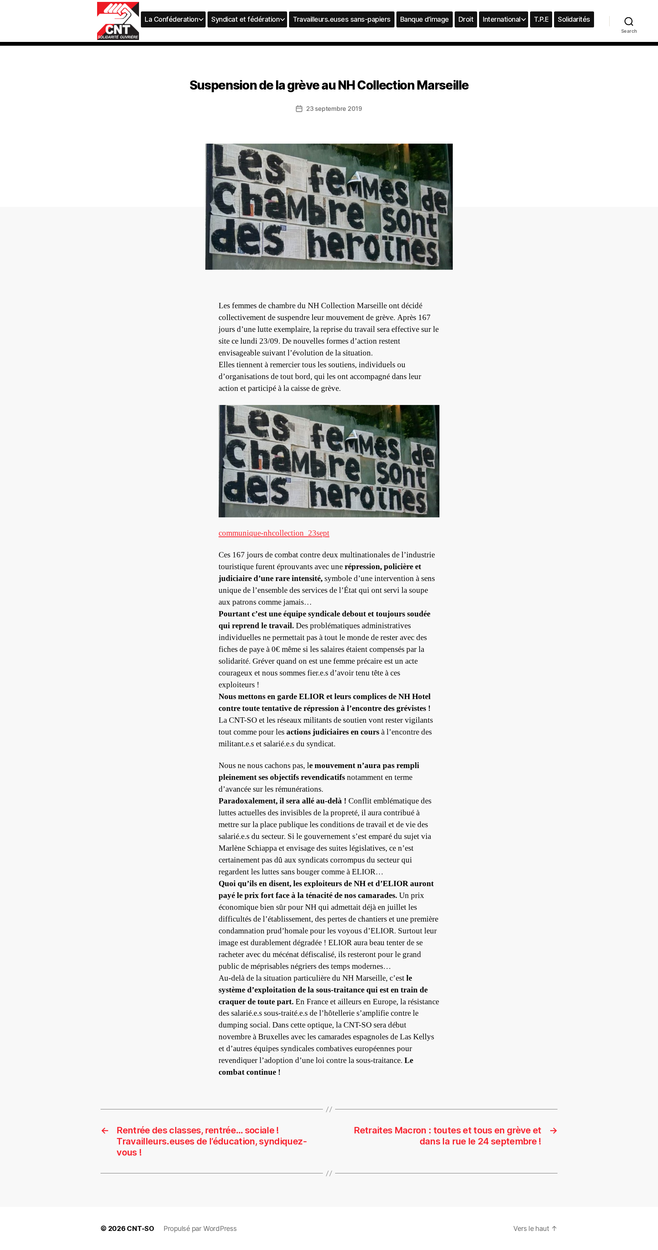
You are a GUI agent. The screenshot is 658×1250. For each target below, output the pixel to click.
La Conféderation (171, 19)
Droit (466, 19)
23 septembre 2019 (334, 108)
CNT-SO (140, 1228)
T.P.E (541, 19)
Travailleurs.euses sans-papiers (342, 19)
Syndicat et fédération (245, 19)
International (502, 19)
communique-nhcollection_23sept (274, 533)
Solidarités (574, 19)
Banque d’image (424, 19)
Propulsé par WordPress (200, 1228)
